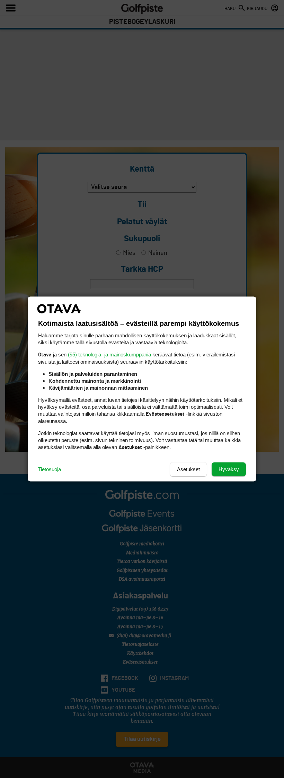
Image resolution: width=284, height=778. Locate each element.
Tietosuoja (49, 469)
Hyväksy (229, 469)
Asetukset (188, 469)
